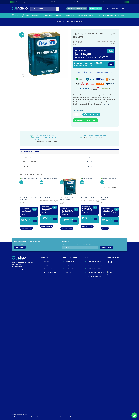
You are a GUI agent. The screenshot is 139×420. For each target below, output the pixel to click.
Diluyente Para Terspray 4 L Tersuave (109, 198)
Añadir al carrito (91, 114)
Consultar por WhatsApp (86, 120)
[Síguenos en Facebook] (108, 262)
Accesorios (48, 15)
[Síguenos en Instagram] (111, 262)
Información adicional (31, 152)
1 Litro (88, 157)
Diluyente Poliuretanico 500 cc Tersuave (28, 198)
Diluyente (90, 162)
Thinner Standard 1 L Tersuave (90, 198)
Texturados (121, 15)
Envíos (68, 265)
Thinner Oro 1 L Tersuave (47, 198)
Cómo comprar (70, 261)
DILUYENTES (68, 22)
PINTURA (59, 22)
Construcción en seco (86, 15)
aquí (105, 137)
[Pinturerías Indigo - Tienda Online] (20, 8)
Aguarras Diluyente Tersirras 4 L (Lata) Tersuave (69, 198)
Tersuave (89, 166)
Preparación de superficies (32, 15)
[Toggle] (21, 152)
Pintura (16, 15)
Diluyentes (59, 15)
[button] (112, 8)
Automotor (71, 15)
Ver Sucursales (17, 267)
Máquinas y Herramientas (105, 15)
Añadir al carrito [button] (26, 228)
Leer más (104, 228)
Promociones (70, 269)
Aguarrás (79, 22)
